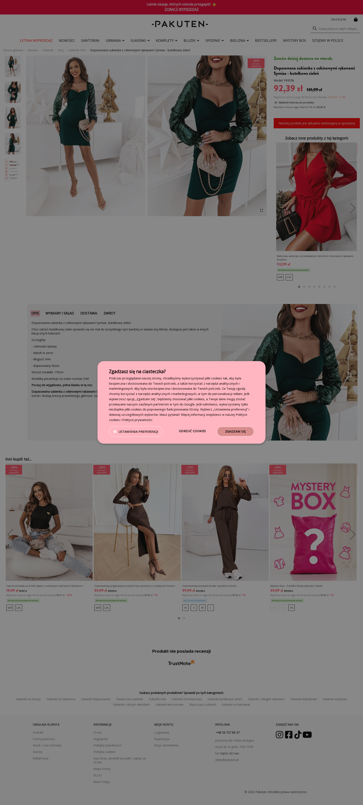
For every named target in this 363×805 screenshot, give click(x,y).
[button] (136, 431)
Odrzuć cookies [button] (192, 431)
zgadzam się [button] (235, 431)
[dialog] (181, 402)
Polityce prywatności (137, 420)
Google (189, 404)
